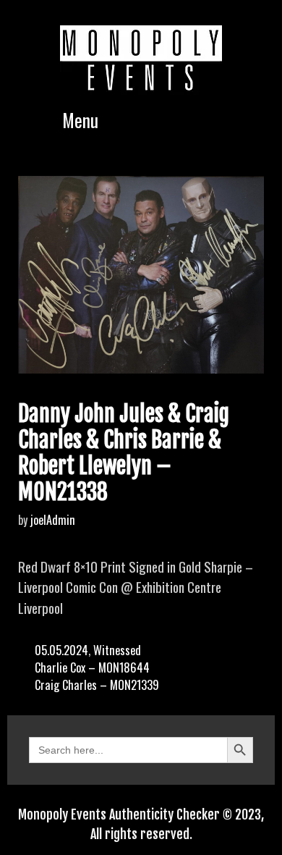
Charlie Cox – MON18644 (92, 667)
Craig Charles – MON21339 (97, 685)
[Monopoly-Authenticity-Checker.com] (141, 58)
